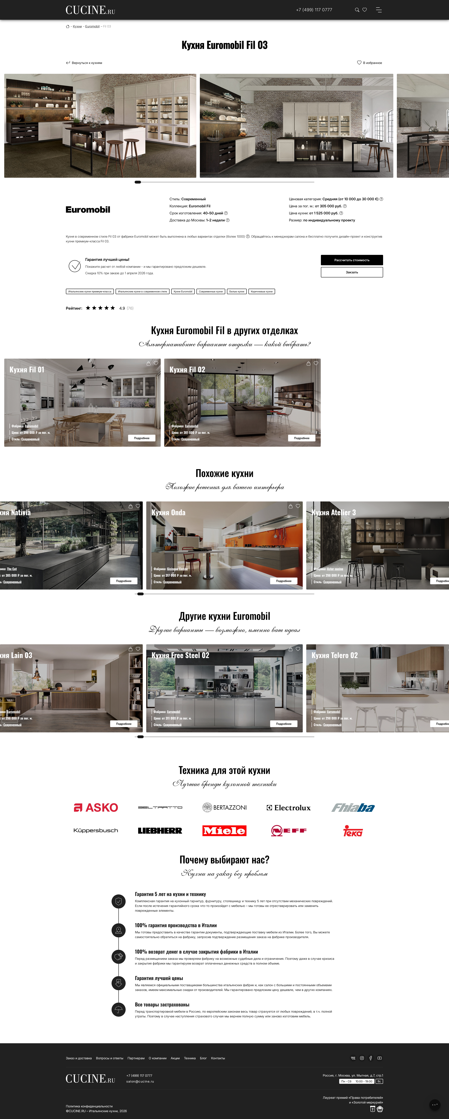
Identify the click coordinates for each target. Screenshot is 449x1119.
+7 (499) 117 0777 (139, 1075)
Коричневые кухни (262, 291)
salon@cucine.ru (140, 1081)
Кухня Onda (168, 512)
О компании (158, 1058)
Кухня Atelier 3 (334, 512)
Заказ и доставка (79, 1058)
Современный (30, 439)
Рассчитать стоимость (352, 260)
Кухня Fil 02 (187, 369)
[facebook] (370, 1058)
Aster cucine (335, 568)
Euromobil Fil (199, 206)
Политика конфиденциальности (89, 1106)
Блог (203, 1058)
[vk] (353, 1058)
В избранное (372, 63)
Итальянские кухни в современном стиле (142, 291)
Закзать (352, 272)
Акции (175, 1058)
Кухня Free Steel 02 (180, 655)
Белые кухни (236, 291)
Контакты (218, 1058)
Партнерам (136, 1058)
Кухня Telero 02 (335, 655)
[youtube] (379, 1058)
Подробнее (141, 438)
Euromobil (31, 426)
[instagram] (361, 1058)
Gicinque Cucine (177, 568)
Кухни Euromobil (183, 291)
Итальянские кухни (103, 1111)
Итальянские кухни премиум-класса (89, 291)
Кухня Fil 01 (27, 369)
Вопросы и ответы (109, 1058)
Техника (190, 1058)
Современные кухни (211, 291)
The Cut (12, 568)
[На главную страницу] (90, 10)
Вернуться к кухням (87, 63)
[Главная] (67, 26)
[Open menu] (379, 10)
